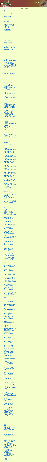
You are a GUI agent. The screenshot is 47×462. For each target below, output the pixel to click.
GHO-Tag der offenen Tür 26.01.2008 (9, 456)
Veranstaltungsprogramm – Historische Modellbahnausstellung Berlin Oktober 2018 (9, 50)
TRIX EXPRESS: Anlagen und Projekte (9, 144)
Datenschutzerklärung (7, 21)
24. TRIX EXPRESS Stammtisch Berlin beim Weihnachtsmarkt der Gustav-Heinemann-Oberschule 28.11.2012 (10, 361)
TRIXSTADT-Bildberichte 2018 (8, 218)
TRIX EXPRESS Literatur (7, 118)
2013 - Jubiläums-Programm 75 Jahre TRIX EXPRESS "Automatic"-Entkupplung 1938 (10, 101)
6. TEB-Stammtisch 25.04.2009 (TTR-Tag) (9, 444)
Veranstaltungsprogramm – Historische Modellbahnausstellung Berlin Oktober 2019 (9, 47)
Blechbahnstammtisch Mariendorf (8, 13)
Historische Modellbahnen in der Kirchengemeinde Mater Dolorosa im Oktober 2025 (9, 43)
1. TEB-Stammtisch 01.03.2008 (8, 455)
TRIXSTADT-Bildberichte (7, 217)
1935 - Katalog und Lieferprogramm (9, 71)
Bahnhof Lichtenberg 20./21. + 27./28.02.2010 (10, 427)
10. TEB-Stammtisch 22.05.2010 (8, 416)
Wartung (5, 130)
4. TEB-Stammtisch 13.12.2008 (8, 449)
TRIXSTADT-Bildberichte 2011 (8, 378)
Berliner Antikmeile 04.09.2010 (8, 411)
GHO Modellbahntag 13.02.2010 (8, 428)
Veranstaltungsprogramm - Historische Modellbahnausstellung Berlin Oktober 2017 (9, 53)
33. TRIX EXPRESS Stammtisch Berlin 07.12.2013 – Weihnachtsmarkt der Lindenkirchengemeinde (9, 332)
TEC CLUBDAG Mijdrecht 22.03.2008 (9, 454)
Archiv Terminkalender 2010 (8, 39)
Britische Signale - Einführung (8, 136)
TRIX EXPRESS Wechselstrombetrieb (9, 125)
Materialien (5, 11)
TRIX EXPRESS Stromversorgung (9, 122)
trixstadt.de (36, 2)
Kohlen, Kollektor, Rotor (7, 128)
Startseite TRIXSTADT (6, 12)
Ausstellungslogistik (6, 26)
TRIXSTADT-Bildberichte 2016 (8, 241)
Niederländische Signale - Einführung (9, 137)
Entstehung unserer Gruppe (7, 16)
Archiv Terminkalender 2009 (8, 40)
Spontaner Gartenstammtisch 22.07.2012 (9, 367)
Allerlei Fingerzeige (6, 127)
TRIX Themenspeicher (7, 138)
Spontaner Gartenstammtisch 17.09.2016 (9, 247)
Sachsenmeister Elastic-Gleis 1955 (8, 211)
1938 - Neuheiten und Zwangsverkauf (9, 79)
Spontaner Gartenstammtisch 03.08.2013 (9, 345)
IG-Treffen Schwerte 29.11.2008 (8, 450)
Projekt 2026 (5, 10)
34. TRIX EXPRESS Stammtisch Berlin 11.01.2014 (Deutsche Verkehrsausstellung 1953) (9, 326)
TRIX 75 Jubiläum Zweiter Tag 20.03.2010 (9, 423)
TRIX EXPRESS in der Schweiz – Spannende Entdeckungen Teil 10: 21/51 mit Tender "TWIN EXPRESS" (10, 162)
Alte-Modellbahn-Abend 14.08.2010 (9, 412)
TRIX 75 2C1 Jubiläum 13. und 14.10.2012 (9, 362)
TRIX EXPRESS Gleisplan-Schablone (9, 117)
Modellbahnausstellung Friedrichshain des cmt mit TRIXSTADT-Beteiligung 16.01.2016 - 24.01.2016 (10, 260)
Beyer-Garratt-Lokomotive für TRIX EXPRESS (10, 201)
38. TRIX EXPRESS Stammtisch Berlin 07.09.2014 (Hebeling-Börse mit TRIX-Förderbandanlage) (9, 313)
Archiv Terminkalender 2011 (7, 38)
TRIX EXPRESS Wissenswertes (8, 110)
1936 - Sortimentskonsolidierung (8, 72)
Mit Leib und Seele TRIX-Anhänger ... (9, 114)
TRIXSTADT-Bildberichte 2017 (8, 221)
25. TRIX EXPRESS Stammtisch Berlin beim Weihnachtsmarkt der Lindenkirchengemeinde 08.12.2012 (10, 358)
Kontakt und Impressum (7, 20)
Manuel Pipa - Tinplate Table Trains (9, 196)
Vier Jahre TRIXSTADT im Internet (8, 351)
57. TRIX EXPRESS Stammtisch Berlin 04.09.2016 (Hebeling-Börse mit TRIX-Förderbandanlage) (9, 249)
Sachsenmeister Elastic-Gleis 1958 (8, 212)
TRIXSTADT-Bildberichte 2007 (8, 457)
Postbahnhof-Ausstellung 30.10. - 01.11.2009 (10, 439)
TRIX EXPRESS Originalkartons (8, 121)
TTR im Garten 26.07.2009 (7, 442)
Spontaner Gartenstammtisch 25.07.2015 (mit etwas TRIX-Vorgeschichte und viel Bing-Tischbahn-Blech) (10, 286)
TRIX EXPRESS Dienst (7, 115)
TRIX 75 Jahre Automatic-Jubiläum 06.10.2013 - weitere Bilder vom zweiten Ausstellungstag (9, 337)
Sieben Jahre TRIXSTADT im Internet (9, 258)
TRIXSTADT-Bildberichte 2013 (8, 327)
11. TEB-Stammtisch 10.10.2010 (8, 409)
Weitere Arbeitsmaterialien (7, 187)
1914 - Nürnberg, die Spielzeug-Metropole (10, 60)
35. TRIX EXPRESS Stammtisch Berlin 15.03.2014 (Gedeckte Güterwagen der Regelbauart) (9, 321)
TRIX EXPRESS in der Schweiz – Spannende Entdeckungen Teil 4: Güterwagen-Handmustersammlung (10, 176)
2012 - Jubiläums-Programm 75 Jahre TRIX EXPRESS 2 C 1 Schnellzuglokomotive (9, 98)
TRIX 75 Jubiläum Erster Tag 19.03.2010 (9, 424)
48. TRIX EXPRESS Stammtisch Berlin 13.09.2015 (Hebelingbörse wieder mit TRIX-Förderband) (10, 281)
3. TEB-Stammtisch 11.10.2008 (8, 452)
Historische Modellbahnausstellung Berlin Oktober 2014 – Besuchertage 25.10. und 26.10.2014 (9, 308)
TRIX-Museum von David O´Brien (8, 414)
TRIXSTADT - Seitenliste (7, 14)
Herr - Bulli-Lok (6, 208)
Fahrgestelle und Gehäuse (7, 129)
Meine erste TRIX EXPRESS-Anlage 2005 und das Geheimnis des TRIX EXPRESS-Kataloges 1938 (9, 180)
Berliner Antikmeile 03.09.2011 (8, 390)
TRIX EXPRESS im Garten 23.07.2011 (9, 393)
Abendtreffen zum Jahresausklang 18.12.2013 (10, 328)
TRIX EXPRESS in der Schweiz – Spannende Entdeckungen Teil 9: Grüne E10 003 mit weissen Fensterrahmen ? (10, 165)
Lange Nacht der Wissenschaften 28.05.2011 (10, 394)
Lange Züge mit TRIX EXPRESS (8, 202)
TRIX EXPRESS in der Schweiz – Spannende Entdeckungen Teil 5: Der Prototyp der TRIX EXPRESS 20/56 (10, 174)
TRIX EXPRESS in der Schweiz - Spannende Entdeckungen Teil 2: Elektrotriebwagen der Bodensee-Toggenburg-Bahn (10, 183)
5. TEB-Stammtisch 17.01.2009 (8, 447)
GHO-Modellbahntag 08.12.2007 (8, 458)
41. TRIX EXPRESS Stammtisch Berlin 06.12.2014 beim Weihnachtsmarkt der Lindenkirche (9, 302)
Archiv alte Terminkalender (7, 29)
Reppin (5, 207)
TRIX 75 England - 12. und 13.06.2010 (9, 415)
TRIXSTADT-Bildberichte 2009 (8, 434)
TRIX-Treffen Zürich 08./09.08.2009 (8, 441)
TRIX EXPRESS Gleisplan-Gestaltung (9, 116)
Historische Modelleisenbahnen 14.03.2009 (10, 445)
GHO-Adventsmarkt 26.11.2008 (8, 451)
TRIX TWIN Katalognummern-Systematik (10, 135)
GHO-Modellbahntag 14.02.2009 (8, 446)
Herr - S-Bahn (6, 209)
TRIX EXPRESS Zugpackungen (8, 134)
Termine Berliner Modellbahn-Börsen (9, 24)
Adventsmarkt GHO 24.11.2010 (8, 407)
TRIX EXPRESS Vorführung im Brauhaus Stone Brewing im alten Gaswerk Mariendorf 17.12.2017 (10, 223)
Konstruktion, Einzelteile (7, 126)
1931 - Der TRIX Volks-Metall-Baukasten (10, 65)
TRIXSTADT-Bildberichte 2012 (8, 355)
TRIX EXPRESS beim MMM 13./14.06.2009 (10, 443)
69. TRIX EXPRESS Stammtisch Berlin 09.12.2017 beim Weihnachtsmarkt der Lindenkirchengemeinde (9, 227)
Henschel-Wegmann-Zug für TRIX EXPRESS (10, 200)
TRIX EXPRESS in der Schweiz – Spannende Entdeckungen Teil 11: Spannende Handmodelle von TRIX (10, 160)
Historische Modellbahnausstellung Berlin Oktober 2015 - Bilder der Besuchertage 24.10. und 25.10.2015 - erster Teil (9, 277)
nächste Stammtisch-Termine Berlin (9, 25)
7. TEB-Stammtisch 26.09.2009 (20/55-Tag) (9, 440)
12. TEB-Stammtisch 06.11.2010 (8, 408)
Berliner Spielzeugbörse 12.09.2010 (9, 410)
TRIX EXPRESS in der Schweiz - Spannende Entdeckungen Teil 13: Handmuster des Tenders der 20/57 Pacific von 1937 (10, 155)
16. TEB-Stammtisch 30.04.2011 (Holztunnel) (10, 395)
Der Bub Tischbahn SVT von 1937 (9, 113)
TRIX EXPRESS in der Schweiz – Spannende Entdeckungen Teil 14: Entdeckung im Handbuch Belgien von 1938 (10, 152)
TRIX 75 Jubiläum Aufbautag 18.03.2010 (9, 425)
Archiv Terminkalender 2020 (8, 30)
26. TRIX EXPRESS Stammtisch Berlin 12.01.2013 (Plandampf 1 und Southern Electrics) (9, 353)
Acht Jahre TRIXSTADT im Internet (8, 238)
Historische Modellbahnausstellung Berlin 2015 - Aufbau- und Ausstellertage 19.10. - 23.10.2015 (9, 279)
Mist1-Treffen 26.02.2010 (7, 426)
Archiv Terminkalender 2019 (8, 31)
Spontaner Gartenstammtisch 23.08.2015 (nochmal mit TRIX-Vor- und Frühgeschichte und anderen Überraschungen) (10, 284)
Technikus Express (6, 206)
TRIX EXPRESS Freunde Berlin (8, 15)
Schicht (5, 210)
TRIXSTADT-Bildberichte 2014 (8, 299)
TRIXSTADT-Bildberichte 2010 (8, 403)
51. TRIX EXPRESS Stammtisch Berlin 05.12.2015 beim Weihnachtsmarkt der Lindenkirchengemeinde (9, 267)
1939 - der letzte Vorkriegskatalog (9, 82)
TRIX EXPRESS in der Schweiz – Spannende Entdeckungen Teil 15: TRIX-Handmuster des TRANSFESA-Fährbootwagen (10, 150)
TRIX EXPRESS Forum (7, 19)
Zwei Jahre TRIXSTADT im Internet (8, 401)
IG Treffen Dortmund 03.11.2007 (8, 459)
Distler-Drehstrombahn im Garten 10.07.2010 (10, 413)
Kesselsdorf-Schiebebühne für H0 (8, 213)
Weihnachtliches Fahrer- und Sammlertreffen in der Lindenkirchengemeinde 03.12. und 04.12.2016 (10, 243)
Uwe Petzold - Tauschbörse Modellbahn (9, 204)
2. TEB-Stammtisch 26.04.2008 (8, 453)
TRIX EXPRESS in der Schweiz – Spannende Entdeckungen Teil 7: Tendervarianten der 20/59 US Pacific (10, 170)
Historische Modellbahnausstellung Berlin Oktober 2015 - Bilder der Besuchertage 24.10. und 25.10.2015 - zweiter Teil (9, 274)
